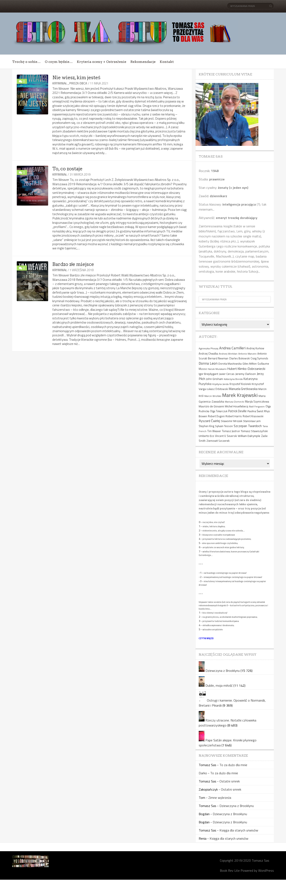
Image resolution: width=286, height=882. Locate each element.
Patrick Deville (237, 411)
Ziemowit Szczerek (217, 441)
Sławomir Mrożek (231, 421)
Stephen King (206, 426)
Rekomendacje (143, 62)
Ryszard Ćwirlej (209, 420)
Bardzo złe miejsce (73, 264)
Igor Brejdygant (208, 374)
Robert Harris (233, 416)
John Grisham (214, 379)
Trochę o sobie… (26, 62)
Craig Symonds (259, 358)
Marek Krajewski (240, 395)
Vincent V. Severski (226, 436)
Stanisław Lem (252, 421)
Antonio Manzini (247, 354)
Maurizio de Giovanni (211, 406)
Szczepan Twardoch (248, 425)
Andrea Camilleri (232, 348)
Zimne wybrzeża (219, 797)
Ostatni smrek (229, 781)
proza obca (78, 83)
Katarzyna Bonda (233, 379)
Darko (203, 773)
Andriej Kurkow (255, 348)
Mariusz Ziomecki (234, 402)
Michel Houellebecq (236, 406)
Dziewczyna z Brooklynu (222, 670)
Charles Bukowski (239, 358)
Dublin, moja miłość (219, 685)
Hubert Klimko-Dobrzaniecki (246, 368)
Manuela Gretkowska (243, 388)
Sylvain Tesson (224, 426)
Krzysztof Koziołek (240, 384)
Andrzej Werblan (228, 354)
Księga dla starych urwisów (238, 830)
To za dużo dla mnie (233, 764)
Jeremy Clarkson (245, 374)
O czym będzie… (59, 62)
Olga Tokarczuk (218, 411)
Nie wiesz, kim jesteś (76, 77)
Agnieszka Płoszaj (208, 348)
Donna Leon (208, 363)
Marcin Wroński (212, 396)
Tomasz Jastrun (231, 431)
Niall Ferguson (257, 406)
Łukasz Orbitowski (217, 389)
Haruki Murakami (217, 369)
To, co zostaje (67, 169)
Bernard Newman (218, 358)
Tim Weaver (214, 431)
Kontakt (167, 62)
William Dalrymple (249, 436)
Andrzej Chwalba (208, 354)
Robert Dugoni (216, 416)
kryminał (59, 83)
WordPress (266, 870)
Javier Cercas (226, 374)
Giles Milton (249, 363)
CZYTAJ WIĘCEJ (206, 638)
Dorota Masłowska (230, 363)
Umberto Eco (206, 436)
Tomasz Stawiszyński (254, 431)
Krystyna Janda (220, 384)
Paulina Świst (255, 411)
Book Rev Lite (230, 870)
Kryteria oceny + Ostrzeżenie (101, 62)
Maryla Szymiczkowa (257, 402)
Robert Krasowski (253, 416)
